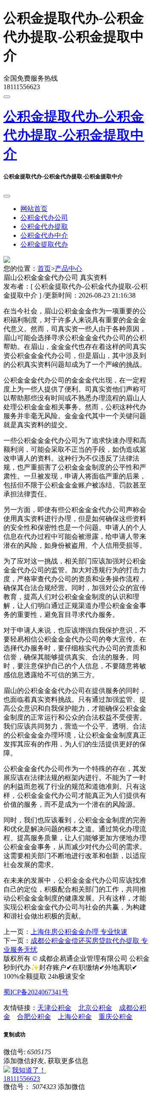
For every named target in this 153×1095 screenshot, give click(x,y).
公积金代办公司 (44, 217)
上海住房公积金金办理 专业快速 (79, 931)
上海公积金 (75, 1016)
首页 (44, 268)
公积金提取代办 (44, 244)
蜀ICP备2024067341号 (35, 992)
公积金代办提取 (44, 226)
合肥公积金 (34, 1016)
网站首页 (34, 208)
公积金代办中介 (44, 235)
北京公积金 (95, 1007)
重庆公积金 (116, 1016)
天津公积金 (54, 1007)
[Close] (6, 196)
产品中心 (68, 268)
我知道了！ (29, 1070)
